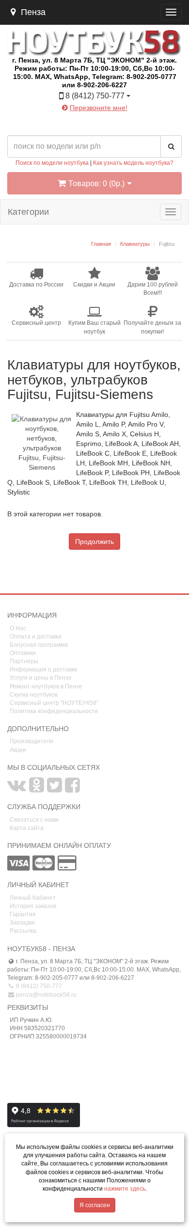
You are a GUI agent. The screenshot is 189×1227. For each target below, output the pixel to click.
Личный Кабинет (33, 897)
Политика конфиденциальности (54, 711)
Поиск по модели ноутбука (52, 162)
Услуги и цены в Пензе (41, 677)
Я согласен (94, 1205)
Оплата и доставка (36, 636)
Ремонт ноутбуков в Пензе (46, 686)
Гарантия (23, 914)
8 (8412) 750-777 (38, 986)
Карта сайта (27, 828)
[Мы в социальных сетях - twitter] (54, 789)
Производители (31, 741)
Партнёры (24, 661)
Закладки (22, 922)
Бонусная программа (39, 644)
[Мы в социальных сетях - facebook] (72, 789)
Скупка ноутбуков (34, 694)
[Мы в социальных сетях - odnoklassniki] (36, 789)
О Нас (18, 628)
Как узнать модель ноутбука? (133, 162)
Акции (18, 750)
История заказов (33, 906)
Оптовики (23, 653)
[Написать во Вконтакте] (68, 123)
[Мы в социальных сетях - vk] (16, 789)
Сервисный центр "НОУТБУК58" (54, 703)
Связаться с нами (34, 819)
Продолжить (94, 541)
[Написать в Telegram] (86, 123)
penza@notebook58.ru (46, 994)
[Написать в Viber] (103, 123)
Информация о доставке (44, 669)
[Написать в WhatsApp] (120, 123)
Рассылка (23, 930)
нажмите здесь (124, 1188)
